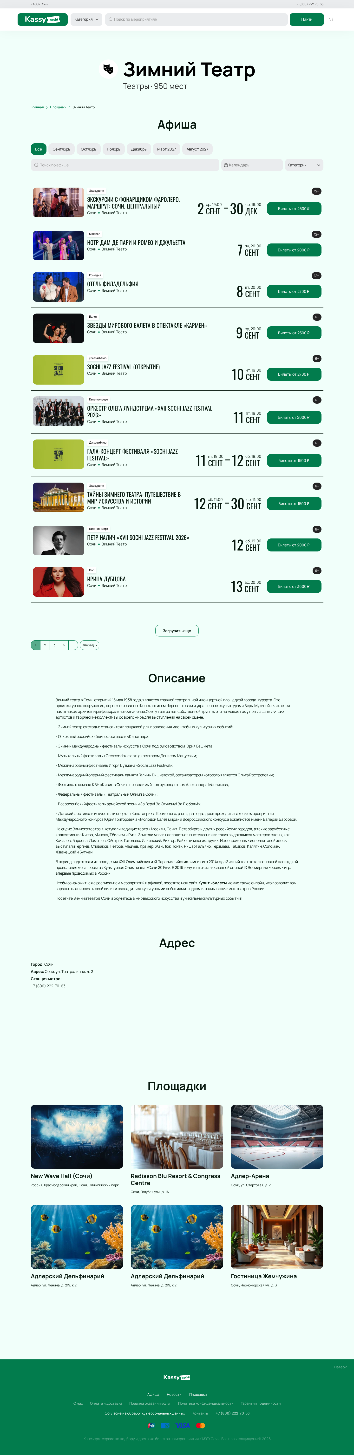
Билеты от (293, 208)
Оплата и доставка (106, 1403)
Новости (174, 1394)
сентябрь (61, 149)
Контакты (200, 1413)
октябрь (88, 149)
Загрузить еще (177, 630)
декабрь (139, 149)
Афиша (153, 1394)
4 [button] (64, 645)
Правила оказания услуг (150, 1403)
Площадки (198, 1394)
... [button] (73, 645)
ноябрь (113, 149)
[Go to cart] (331, 19)
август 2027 (197, 149)
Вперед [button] (88, 645)
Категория (83, 19)
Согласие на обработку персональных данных (145, 1413)
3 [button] (54, 645)
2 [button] (45, 645)
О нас (78, 1403)
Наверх (340, 1367)
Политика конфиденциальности (206, 1403)
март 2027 (166, 149)
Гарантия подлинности (261, 1403)
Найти (306, 19)
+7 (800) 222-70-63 (309, 4)
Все (38, 149)
